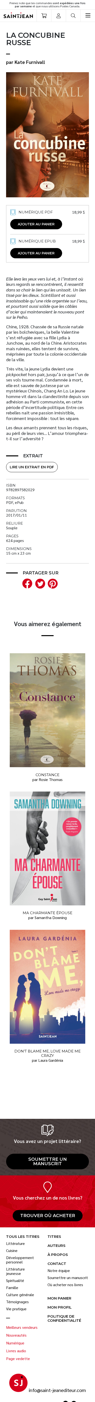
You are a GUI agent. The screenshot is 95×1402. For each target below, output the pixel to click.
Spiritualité (15, 1280)
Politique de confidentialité (64, 1318)
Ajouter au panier (36, 224)
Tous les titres (22, 1237)
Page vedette (18, 1358)
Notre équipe (59, 1270)
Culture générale (20, 1294)
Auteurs (57, 1246)
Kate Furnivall (30, 62)
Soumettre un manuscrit (47, 1161)
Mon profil (60, 1307)
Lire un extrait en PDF (32, 467)
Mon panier (59, 1298)
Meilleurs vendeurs (22, 1327)
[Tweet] (39, 583)
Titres (54, 1237)
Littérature (15, 1243)
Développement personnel (20, 1259)
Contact (57, 1264)
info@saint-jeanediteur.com (57, 1390)
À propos (58, 1255)
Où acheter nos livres (65, 1284)
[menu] (87, 16)
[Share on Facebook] (26, 583)
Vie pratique (16, 1309)
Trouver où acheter (47, 1215)
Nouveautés (16, 1335)
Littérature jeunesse (15, 1271)
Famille (12, 1287)
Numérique (15, 1343)
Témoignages (17, 1302)
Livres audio (16, 1351)
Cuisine (12, 1250)
